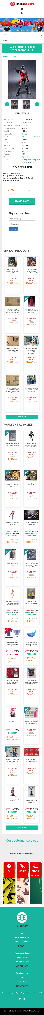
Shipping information (22, 937)
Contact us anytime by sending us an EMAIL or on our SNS (22, 993)
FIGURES (6, 56)
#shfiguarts (26, 160)
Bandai (24, 134)
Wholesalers (22, 981)
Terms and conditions (22, 953)
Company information (22, 961)
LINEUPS (4, 40)
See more (22, 417)
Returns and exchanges (22, 942)
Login (22, 977)
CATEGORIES (6, 34)
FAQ (22, 933)
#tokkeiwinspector (29, 162)
